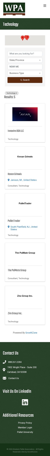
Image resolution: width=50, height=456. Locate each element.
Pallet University (25, 432)
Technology (11, 93)
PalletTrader (14, 221)
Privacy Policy (25, 423)
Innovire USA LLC (16, 131)
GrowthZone (31, 332)
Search (26, 80)
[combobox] (25, 60)
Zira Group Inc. (15, 313)
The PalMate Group (17, 270)
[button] (27, 37)
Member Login (25, 427)
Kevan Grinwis (15, 174)
